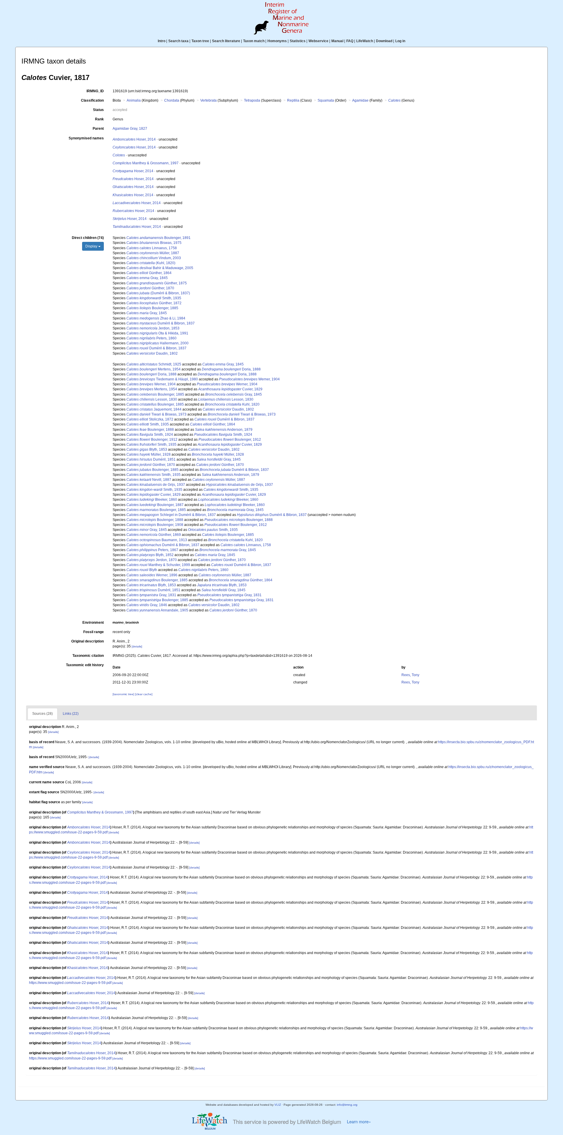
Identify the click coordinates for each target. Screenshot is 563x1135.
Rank (99, 119)
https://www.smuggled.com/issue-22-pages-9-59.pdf (70, 983)
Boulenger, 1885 (152, 308)
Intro (161, 41)
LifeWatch (364, 41)
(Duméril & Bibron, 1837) (158, 293)
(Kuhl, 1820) (150, 263)
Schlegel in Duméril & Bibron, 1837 (171, 515)
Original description (87, 641)
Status (98, 110)
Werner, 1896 (151, 575)
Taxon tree (200, 41)
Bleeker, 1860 (151, 500)
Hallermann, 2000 (157, 343)
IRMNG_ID (95, 91)
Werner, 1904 (249, 379)
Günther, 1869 (153, 535)
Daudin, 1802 (152, 353)
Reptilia (293, 100)
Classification (92, 100)
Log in (400, 41)
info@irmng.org (347, 1104)
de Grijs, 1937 (155, 485)
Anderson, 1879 (223, 430)
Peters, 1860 (151, 338)
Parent (98, 129)
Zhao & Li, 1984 (155, 318)
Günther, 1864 (149, 273)
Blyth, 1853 (146, 449)
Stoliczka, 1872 (149, 419)
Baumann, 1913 (156, 540)
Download (384, 41)
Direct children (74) (88, 238)
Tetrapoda (252, 100)
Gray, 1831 (151, 595)
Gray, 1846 (146, 605)
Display (91, 246)
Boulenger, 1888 (150, 430)
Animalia (134, 100)
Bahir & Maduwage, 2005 (159, 268)
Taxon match (253, 41)
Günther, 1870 (150, 288)
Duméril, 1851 (151, 459)
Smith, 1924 (149, 435)
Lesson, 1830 (151, 399)
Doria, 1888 (231, 369)
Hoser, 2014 (134, 139)
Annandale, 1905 (157, 610)
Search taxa (178, 41)
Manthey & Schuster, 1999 (158, 565)
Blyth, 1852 (150, 555)
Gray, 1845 (147, 278)
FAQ (349, 41)
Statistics (298, 41)
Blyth (141, 570)
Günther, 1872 (154, 303)
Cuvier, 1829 (230, 389)
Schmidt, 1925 (153, 364)
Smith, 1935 (153, 298)
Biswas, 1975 (154, 243)
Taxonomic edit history (85, 665)
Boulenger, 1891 (158, 238)
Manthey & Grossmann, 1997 (146, 163)
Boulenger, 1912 (151, 439)
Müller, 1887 (152, 253)
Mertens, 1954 (153, 369)
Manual (337, 41)
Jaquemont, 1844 (154, 409)
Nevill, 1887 (148, 480)
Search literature (226, 41)
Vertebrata (208, 100)
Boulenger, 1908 (154, 525)
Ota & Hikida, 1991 (157, 333)
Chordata (171, 100)
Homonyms (277, 41)
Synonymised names (86, 138)
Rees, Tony (410, 675)
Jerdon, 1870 (151, 560)
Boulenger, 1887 (155, 505)
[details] (137, 646)
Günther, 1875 (156, 283)
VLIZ (277, 1104)
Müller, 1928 (148, 454)
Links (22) (71, 714)
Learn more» (359, 1121)
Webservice (318, 41)
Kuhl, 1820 (232, 404)
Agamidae (360, 100)
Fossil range (93, 632)
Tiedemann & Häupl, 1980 (162, 379)
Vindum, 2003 (153, 258)
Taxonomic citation (88, 656)
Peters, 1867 (152, 550)
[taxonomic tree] (124, 694)
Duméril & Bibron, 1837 (160, 323)
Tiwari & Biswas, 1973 (156, 414)
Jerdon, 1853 (152, 328)
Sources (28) (42, 714)
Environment (93, 623)
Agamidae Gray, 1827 (130, 129)
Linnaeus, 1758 (151, 248)
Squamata (326, 100)
